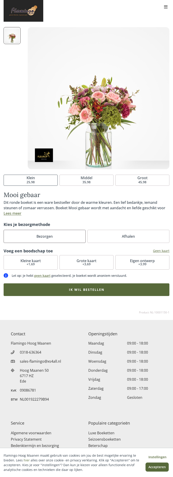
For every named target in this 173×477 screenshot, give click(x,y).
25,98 (31, 179)
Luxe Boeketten (101, 432)
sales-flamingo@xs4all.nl (40, 361)
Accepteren (157, 467)
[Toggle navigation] (165, 7)
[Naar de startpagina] (23, 11)
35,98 (86, 179)
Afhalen (128, 236)
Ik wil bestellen (86, 289)
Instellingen (157, 457)
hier (27, 460)
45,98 (142, 179)
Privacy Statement (26, 439)
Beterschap (98, 445)
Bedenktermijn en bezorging (35, 445)
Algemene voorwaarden (31, 432)
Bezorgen (44, 236)
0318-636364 (30, 352)
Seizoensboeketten (104, 439)
